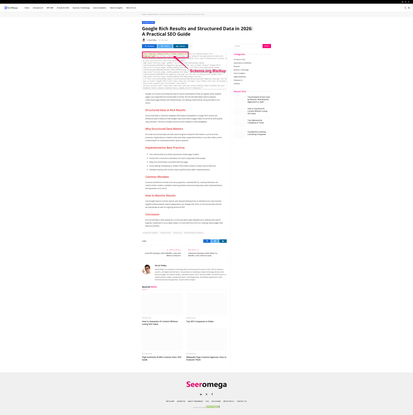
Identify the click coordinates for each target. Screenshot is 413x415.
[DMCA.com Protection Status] (213, 407)
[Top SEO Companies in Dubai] (206, 304)
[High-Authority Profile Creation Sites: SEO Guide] (162, 339)
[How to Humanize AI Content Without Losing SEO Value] (162, 304)
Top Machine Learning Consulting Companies (256, 133)
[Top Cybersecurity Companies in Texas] (240, 123)
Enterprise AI (38, 8)
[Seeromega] (11, 8)
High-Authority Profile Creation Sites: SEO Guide (161, 358)
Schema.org (177, 233)
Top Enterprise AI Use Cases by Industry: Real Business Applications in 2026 (258, 99)
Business (237, 66)
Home (27, 8)
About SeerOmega (195, 401)
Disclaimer (216, 401)
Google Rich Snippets (150, 233)
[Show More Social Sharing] (191, 46)
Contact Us (242, 401)
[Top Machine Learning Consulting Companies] (240, 134)
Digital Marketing (240, 77)
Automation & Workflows (242, 63)
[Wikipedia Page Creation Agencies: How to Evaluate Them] (206, 339)
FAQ (207, 401)
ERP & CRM (170, 401)
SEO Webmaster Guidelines (193, 233)
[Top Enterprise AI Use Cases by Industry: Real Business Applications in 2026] (240, 100)
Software (237, 84)
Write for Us (131, 8)
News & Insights (116, 8)
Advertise (181, 401)
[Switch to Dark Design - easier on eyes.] (405, 8)
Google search (165, 233)
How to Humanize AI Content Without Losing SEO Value (160, 322)
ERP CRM (50, 8)
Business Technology (81, 8)
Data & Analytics (99, 8)
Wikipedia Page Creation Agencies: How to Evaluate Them (206, 358)
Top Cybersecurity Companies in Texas (255, 121)
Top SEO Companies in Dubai (200, 321)
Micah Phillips (152, 40)
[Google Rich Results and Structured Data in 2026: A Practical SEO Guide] (184, 88)
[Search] (409, 7)
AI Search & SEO (63, 8)
